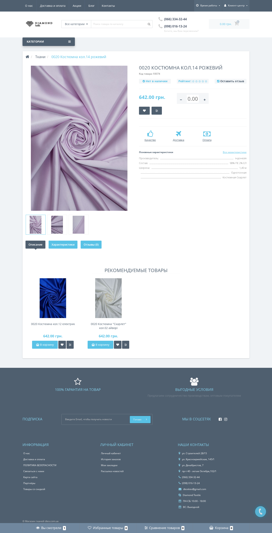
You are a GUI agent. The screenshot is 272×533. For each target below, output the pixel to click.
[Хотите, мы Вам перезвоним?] (260, 511)
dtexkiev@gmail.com (194, 489)
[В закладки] (62, 345)
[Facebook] (219, 418)
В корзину (46, 345)
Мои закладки (109, 465)
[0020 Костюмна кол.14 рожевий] (79, 138)
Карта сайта (30, 477)
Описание (35, 244)
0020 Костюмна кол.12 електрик (53, 324)
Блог (91, 6)
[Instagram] (224, 418)
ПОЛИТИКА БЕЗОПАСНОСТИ (39, 465)
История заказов (111, 459)
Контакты (108, 6)
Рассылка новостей (112, 471)
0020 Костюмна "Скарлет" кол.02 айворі (108, 326)
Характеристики (63, 244)
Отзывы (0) (91, 244)
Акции (77, 6)
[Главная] (27, 56)
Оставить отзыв (232, 81)
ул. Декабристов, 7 (193, 465)
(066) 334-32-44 (191, 477)
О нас (29, 6)
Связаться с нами (33, 471)
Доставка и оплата (53, 6)
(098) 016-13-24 (191, 483)
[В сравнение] (70, 345)
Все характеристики (235, 152)
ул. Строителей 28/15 (194, 453)
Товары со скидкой (34, 489)
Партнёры (29, 483)
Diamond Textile (191, 495)
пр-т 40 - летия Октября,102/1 (199, 471)
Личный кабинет (111, 453)
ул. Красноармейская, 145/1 (198, 459)
